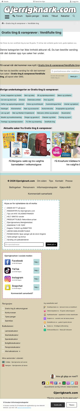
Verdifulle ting (33, 23)
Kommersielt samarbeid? (22, 293)
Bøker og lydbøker (64, 95)
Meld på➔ (51, 244)
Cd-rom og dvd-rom (8, 100)
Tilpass (71, 405)
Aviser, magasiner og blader (11, 95)
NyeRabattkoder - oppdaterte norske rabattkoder (62, 314)
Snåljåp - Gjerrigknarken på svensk (16, 362)
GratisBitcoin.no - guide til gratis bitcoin (59, 322)
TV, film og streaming (34, 122)
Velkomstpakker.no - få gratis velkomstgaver (61, 311)
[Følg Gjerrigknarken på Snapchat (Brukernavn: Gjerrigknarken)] (47, 383)
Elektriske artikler (34, 100)
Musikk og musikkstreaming (11, 117)
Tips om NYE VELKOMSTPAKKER (20, 214)
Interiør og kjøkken (71, 104)
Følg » (36, 262)
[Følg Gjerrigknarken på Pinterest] (76, 383)
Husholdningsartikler (53, 104)
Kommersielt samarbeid (40, 193)
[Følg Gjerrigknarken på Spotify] (64, 383)
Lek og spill (5, 113)
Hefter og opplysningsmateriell (12, 104)
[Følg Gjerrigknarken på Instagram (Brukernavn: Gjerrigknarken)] (51, 383)
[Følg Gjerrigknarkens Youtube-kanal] (59, 383)
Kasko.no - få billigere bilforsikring (57, 326)
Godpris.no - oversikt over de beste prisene (60, 318)
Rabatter (65, 16)
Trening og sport (65, 117)
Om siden (42, 181)
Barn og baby (29, 95)
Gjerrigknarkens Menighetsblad (19, 222)
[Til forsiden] (40, 10)
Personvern (29, 187)
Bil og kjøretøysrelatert (46, 95)
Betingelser (15, 187)
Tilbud (54, 16)
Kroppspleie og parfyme (65, 109)
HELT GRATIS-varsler (15, 217)
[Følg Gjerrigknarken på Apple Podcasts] (68, 383)
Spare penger (32, 16)
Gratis (45, 16)
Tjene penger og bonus (16, 237)
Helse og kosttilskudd (35, 104)
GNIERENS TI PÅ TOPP (16, 225)
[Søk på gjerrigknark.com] (74, 16)
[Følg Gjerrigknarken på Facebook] (55, 383)
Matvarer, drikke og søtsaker (47, 113)
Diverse (22, 100)
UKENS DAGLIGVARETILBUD (18, 231)
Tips (51, 181)
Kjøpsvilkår (65, 187)
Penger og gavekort (32, 117)
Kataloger (4, 109)
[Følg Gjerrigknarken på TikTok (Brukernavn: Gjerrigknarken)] (43, 383)
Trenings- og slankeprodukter (12, 122)
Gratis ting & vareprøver (16, 23)
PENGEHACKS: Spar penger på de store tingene (26, 234)
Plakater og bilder (49, 117)
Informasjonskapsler (47, 187)
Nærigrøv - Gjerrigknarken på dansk (16, 365)
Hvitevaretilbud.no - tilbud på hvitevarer (59, 330)
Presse (68, 181)
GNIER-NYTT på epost (16, 208)
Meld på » (74, 76)
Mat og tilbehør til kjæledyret (23, 113)
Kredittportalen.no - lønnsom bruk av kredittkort (62, 307)
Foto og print (48, 100)
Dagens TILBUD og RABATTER (19, 228)
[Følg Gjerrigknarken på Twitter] (72, 383)
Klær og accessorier (31, 109)
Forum (19, 16)
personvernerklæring (24, 407)
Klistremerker (16, 109)
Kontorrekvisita (47, 109)
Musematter (66, 113)
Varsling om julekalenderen (18, 240)
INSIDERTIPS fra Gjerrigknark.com (21, 211)
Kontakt (59, 181)
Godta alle (58, 405)
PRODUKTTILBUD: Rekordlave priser (22, 219)
